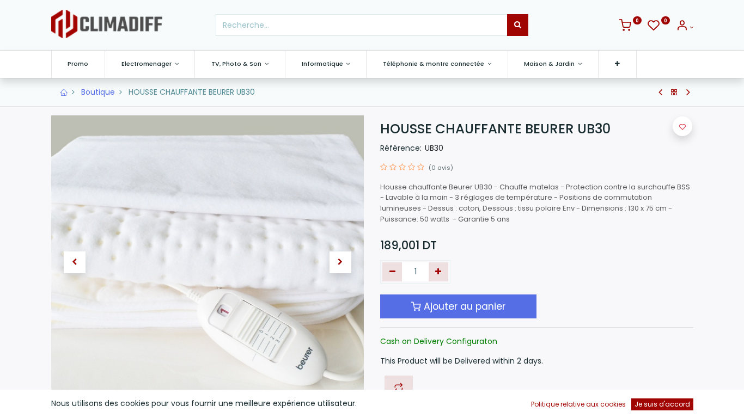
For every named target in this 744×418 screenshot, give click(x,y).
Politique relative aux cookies (578, 404)
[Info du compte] (684, 27)
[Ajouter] (439, 272)
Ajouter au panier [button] (463, 306)
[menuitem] (78, 64)
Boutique (98, 92)
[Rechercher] (517, 25)
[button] (617, 64)
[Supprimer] (392, 272)
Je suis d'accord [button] (662, 404)
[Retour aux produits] (674, 93)
